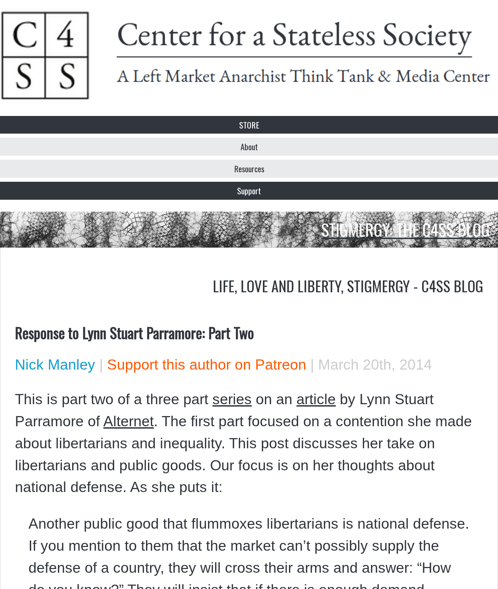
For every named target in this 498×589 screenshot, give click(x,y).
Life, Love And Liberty (277, 285)
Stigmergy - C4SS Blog (415, 285)
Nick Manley (55, 364)
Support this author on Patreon (206, 364)
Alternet (128, 421)
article (316, 399)
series (232, 399)
